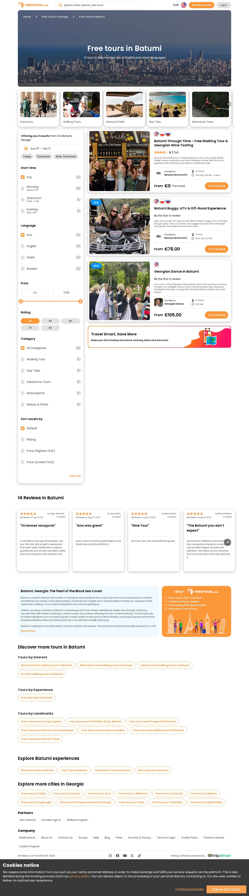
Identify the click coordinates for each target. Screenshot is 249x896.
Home (27, 17)
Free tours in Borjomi (169, 793)
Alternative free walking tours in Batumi (106, 665)
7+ (30, 328)
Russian (54, 269)
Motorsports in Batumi (153, 770)
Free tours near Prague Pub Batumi (152, 721)
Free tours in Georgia (55, 17)
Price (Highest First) (41, 451)
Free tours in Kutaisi (67, 793)
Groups (82, 837)
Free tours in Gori (99, 793)
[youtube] (125, 855)
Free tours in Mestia (203, 793)
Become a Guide (201, 5)
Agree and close (226, 889)
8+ (70, 321)
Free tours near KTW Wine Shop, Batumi (95, 721)
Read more (28, 631)
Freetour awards (214, 837)
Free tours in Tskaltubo (167, 802)
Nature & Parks (54, 404)
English (54, 246)
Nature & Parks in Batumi (37, 770)
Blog (107, 837)
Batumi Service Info (175, 175)
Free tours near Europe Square (41, 721)
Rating (31, 439)
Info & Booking (216, 185)
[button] (38, 108)
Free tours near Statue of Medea (103, 730)
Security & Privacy (139, 837)
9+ (50, 321)
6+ (50, 328)
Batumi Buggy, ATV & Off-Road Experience (190, 208)
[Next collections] (228, 104)
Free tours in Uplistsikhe (206, 802)
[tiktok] (139, 855)
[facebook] (117, 855)
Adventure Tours (54, 382)
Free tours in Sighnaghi (36, 802)
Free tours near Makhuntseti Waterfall (158, 730)
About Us (46, 837)
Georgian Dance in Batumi (176, 271)
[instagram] (110, 855)
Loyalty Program (29, 846)
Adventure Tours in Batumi (112, 770)
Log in (224, 5)
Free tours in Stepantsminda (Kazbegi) (85, 802)
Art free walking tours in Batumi (42, 674)
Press (119, 837)
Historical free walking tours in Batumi (46, 665)
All (30, 321)
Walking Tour (54, 359)
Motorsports (54, 393)
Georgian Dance (174, 304)
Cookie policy (189, 837)
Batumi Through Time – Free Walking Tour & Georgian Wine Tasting (191, 143)
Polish (54, 257)
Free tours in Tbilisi (33, 793)
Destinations (27, 837)
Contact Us (65, 837)
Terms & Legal (166, 837)
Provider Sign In (51, 820)
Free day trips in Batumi (36, 697)
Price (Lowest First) (40, 462)
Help (96, 837)
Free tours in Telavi (131, 802)
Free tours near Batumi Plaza (40, 739)
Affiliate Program (77, 820)
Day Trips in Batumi (74, 770)
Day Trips (54, 370)
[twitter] (132, 855)
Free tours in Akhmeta (133, 793)
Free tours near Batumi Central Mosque (47, 730)
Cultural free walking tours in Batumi (164, 665)
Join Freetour (27, 820)
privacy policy (80, 876)
